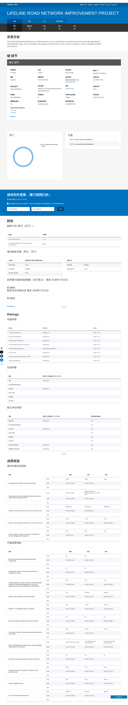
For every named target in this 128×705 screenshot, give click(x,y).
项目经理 (68, 70)
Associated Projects (17, 108)
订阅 (60, 209)
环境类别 (41, 95)
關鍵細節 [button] (29, 26)
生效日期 (96, 77)
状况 (39, 70)
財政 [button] (44, 26)
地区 (67, 86)
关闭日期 (96, 95)
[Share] (1, 356)
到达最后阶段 (42, 101)
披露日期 (41, 77)
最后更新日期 (70, 101)
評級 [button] (59, 26)
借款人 (95, 70)
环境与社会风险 (70, 95)
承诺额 (12, 95)
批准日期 (68, 77)
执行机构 (41, 86)
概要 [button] (14, 26)
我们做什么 (10, 4)
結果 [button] (74, 26)
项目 (16, 4)
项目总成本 (14, 86)
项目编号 (13, 70)
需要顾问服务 (14, 101)
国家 (11, 77)
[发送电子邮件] (1, 348)
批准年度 (96, 86)
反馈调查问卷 (118, 697)
